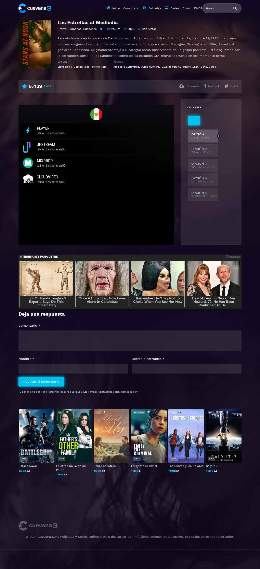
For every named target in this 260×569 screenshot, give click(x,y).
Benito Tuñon (190, 66)
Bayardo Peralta (171, 66)
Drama (62, 28)
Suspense (90, 28)
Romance (74, 28)
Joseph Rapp (82, 66)
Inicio (116, 8)
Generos (129, 8)
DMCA (198, 8)
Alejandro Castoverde (126, 66)
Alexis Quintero (150, 66)
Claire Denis (64, 66)
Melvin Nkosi (99, 66)
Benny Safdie (209, 66)
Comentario (29, 325)
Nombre (26, 359)
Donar (186, 8)
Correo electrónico (148, 359)
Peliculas (154, 8)
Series (175, 8)
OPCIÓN (200, 135)
